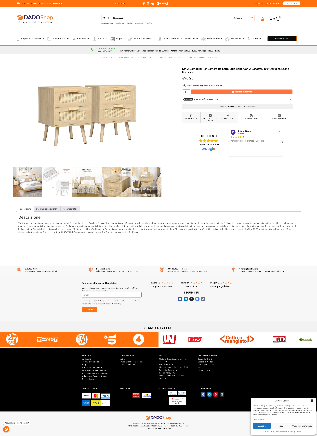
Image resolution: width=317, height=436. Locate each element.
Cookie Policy (270, 432)
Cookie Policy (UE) (167, 373)
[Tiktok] (203, 299)
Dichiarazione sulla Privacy (285, 432)
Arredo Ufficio (191, 39)
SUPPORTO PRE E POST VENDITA (210, 119)
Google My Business (162, 286)
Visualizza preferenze (302, 426)
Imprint (298, 432)
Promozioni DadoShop (92, 368)
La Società (86, 359)
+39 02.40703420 (104, 51)
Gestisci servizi (259, 419)
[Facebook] (180, 299)
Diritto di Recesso (206, 365)
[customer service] (191, 115)
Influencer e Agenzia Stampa (95, 376)
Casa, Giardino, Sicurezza (116, 57)
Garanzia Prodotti (206, 362)
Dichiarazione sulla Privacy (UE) (173, 367)
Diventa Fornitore (89, 379)
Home (102, 57)
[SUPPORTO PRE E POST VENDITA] (210, 115)
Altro (122, 359)
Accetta (262, 426)
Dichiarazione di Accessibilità (172, 376)
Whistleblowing (166, 364)
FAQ (200, 368)
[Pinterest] (215, 394)
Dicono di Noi (204, 370)
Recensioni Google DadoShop (95, 370)
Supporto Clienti (205, 359)
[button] (312, 401)
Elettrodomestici (127, 365)
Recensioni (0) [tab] (70, 209)
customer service (191, 119)
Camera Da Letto (135, 57)
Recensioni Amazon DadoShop (95, 373)
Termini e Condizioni (91, 362)
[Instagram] (191, 299)
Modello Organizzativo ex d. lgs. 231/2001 (173, 360)
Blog (84, 365)
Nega (281, 426)
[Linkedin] (186, 299)
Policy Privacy (107, 301)
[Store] (197, 299)
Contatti (163, 379)
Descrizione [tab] (25, 209)
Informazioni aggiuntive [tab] (47, 209)
